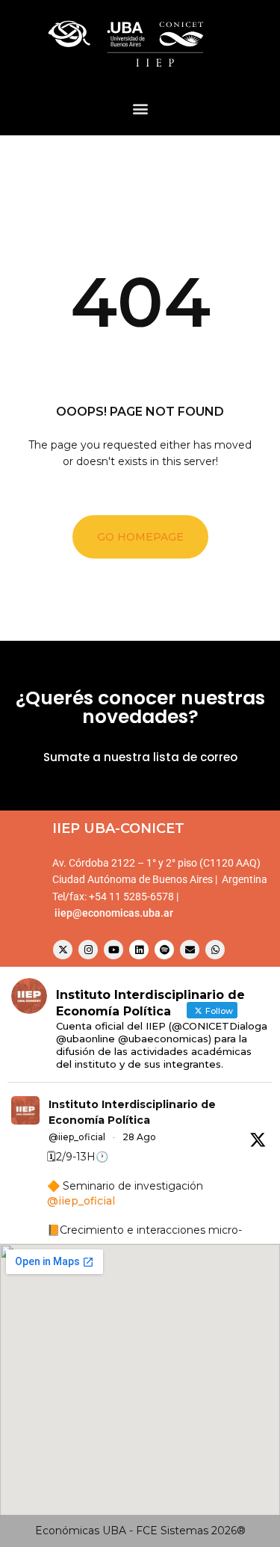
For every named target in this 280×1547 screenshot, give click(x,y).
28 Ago (139, 1136)
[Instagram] (88, 949)
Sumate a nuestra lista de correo (140, 757)
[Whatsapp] (215, 949)
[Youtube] (113, 949)
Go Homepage (140, 537)
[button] (140, 108)
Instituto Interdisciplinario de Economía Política (132, 1112)
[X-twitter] (62, 949)
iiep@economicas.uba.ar (114, 913)
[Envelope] (189, 949)
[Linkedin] (139, 949)
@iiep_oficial (77, 1136)
